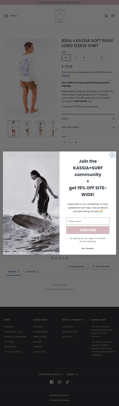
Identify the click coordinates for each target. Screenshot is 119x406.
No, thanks (88, 248)
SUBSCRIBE (88, 230)
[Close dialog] (112, 155)
